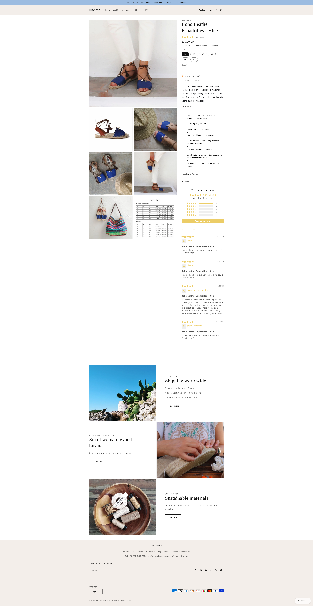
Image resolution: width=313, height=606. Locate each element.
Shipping (197, 45)
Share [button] (186, 182)
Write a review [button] (202, 221)
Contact (166, 552)
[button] (129, 9)
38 (203, 54)
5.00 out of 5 (209, 195)
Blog (159, 552)
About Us (125, 552)
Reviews (184, 556)
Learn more (98, 461)
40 (185, 60)
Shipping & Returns (146, 552)
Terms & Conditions (181, 552)
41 (194, 60)
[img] (188, 237)
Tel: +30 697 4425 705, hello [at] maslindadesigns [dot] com (151, 556)
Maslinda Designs (102, 600)
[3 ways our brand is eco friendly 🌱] (215, 505)
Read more (174, 406)
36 (185, 54)
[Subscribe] (130, 570)
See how (173, 517)
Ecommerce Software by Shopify (120, 600)
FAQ (133, 552)
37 (194, 54)
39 (212, 54)
